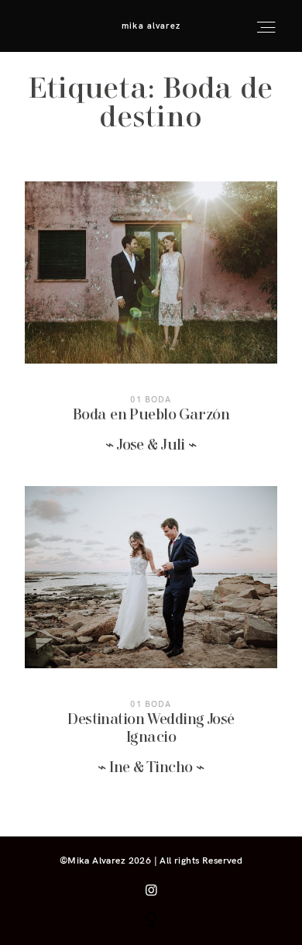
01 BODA (150, 399)
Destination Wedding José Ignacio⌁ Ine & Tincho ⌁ (151, 641)
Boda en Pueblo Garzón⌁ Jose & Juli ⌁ (151, 327)
